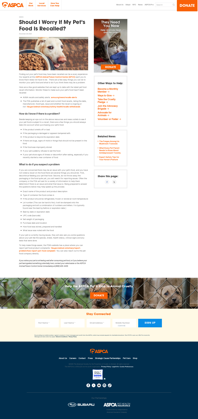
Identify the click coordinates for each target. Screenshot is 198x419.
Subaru (81, 405)
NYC (134, 5)
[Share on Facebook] (107, 182)
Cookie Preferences (126, 366)
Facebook (88, 385)
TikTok (110, 385)
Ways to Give (105, 95)
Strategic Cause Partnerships (107, 358)
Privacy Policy (73, 337)
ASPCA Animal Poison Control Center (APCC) (55, 77)
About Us (119, 5)
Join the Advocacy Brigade (108, 107)
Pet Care (126, 358)
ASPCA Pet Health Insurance (116, 405)
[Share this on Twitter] (114, 182)
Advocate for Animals (105, 114)
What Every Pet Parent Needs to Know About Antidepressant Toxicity (110, 150)
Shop (135, 358)
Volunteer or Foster (108, 119)
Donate (187, 6)
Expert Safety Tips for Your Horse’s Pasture (109, 158)
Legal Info (115, 367)
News (140, 5)
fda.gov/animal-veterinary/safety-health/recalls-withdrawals (53, 106)
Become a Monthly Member (108, 90)
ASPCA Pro (149, 5)
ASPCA (99, 351)
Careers (72, 358)
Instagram (104, 385)
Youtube (99, 385)
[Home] (13, 5)
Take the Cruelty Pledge (107, 101)
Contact (82, 358)
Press (90, 358)
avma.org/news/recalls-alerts (64, 97)
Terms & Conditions (61, 337)
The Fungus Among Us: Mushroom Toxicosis (109, 142)
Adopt (128, 5)
